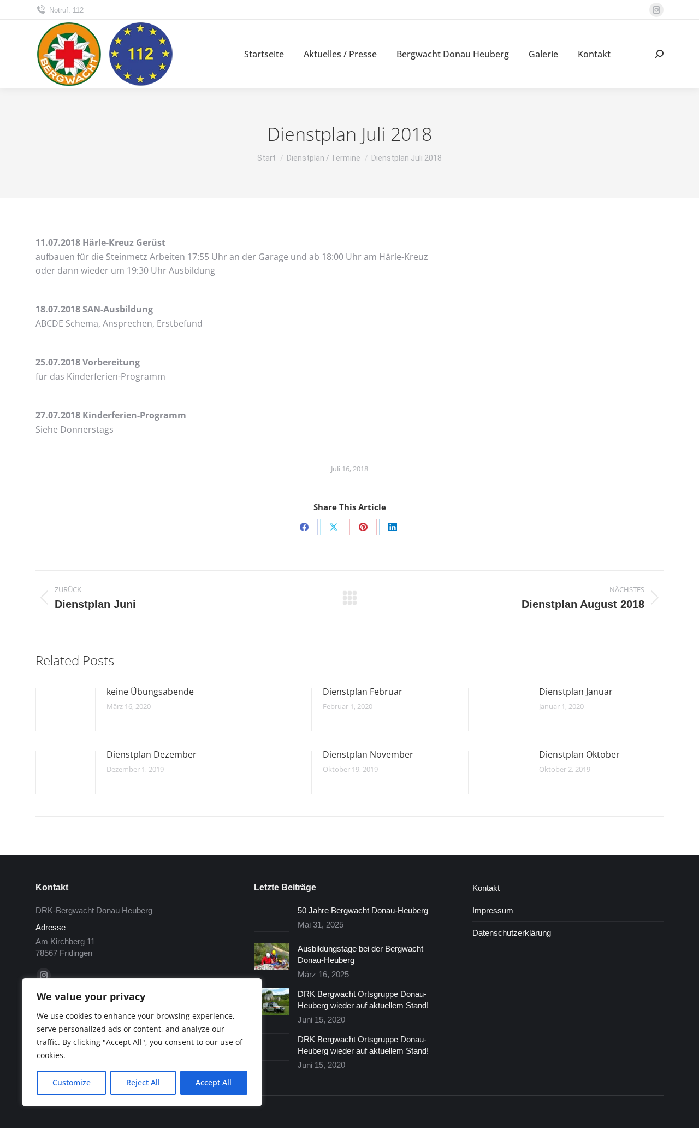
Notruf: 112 (66, 10)
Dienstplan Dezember (151, 754)
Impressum (492, 910)
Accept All (214, 1082)
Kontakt (486, 888)
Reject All (143, 1082)
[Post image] (65, 709)
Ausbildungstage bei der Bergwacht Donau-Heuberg (360, 954)
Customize (71, 1082)
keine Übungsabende (150, 692)
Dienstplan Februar (362, 692)
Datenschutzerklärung (511, 932)
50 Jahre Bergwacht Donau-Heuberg (363, 910)
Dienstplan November (368, 754)
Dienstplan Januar (576, 692)
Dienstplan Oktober (579, 754)
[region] (142, 1042)
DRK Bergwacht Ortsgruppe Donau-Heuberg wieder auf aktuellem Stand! (363, 999)
